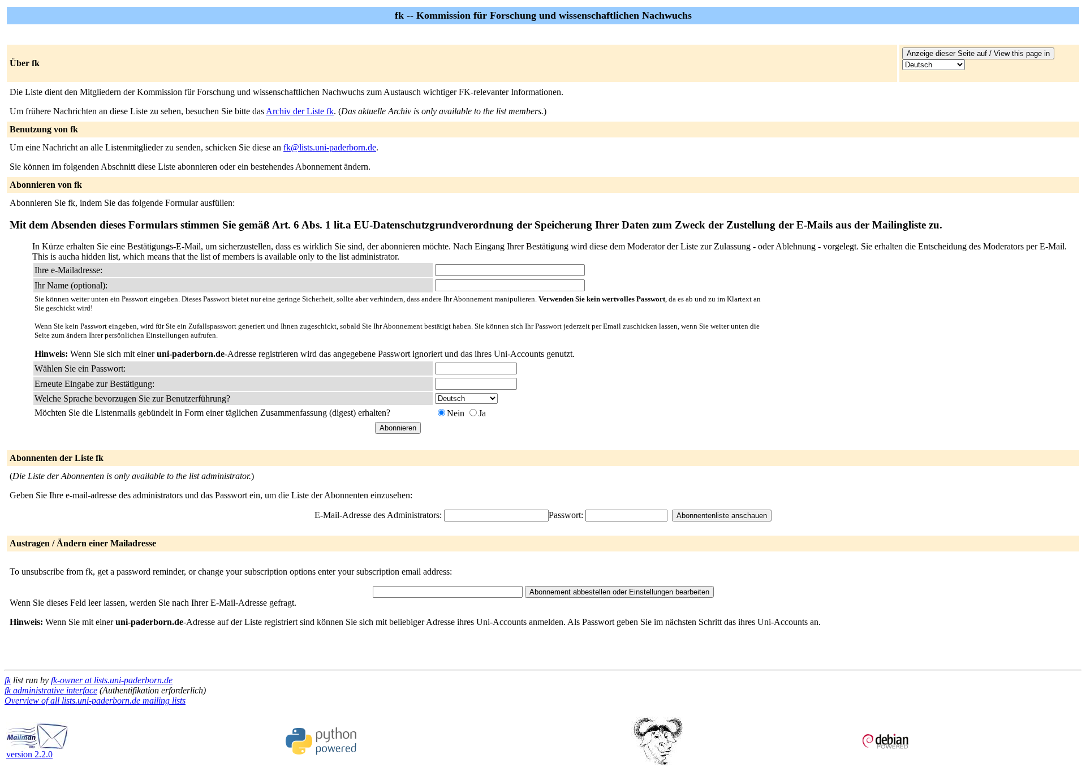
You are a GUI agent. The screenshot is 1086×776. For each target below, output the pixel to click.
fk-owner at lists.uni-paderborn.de (112, 680)
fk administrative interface (51, 690)
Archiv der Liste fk (300, 111)
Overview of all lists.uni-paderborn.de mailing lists (95, 700)
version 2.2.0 (29, 754)
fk (8, 680)
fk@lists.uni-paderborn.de (329, 147)
